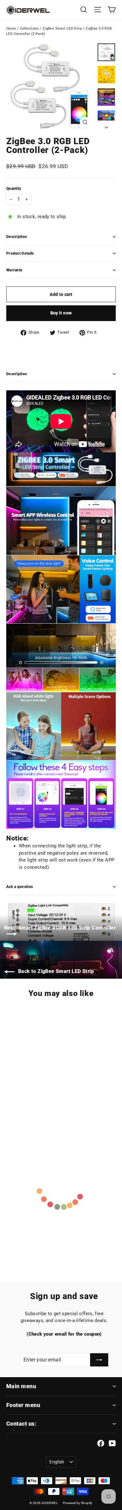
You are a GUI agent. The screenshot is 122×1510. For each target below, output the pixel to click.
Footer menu (23, 1405)
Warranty (14, 270)
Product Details (20, 253)
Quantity (13, 188)
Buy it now (61, 312)
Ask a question (19, 887)
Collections (29, 28)
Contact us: (21, 1423)
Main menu (21, 1386)
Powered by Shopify (78, 1503)
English (56, 1461)
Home (11, 28)
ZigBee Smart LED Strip (62, 28)
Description (16, 237)
